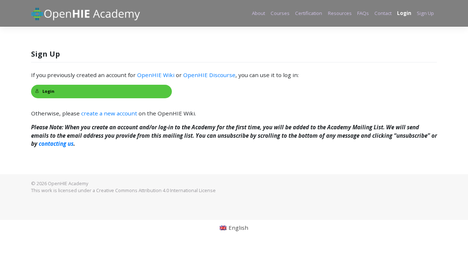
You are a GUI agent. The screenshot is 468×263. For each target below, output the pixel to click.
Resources (340, 13)
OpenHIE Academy (68, 183)
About (258, 13)
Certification (308, 13)
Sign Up (425, 13)
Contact (383, 13)
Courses (280, 13)
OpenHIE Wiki (155, 75)
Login (404, 13)
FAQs (363, 13)
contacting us (56, 143)
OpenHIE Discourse (209, 75)
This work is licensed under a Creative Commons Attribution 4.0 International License (123, 190)
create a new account (109, 113)
